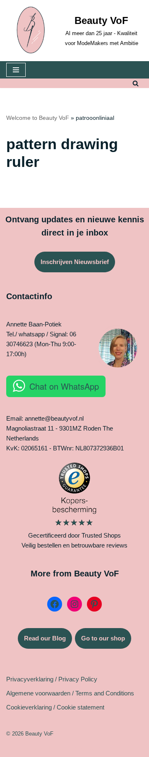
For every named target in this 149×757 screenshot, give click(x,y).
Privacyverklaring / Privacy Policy (51, 679)
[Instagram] (74, 604)
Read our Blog (45, 638)
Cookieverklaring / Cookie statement (55, 707)
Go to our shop (103, 638)
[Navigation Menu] (16, 70)
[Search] (135, 83)
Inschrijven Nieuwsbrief (75, 261)
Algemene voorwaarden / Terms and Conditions (70, 693)
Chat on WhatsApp (64, 386)
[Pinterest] (94, 604)
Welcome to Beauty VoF (37, 117)
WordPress (101, 748)
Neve (40, 748)
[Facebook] (54, 604)
